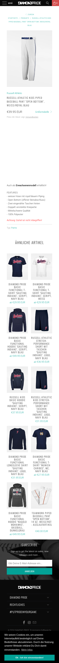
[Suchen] (48, 3)
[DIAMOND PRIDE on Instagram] (29, 623)
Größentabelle (42, 112)
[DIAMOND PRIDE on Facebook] (24, 623)
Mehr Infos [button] (27, 650)
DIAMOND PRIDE (22, 630)
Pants (14, 228)
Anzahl (10, 158)
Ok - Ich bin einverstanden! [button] (29, 657)
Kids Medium (30, 131)
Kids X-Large (30, 138)
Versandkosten (31, 117)
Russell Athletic (14, 93)
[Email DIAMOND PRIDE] (34, 623)
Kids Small (14, 131)
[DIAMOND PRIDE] (29, 3)
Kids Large (13, 138)
